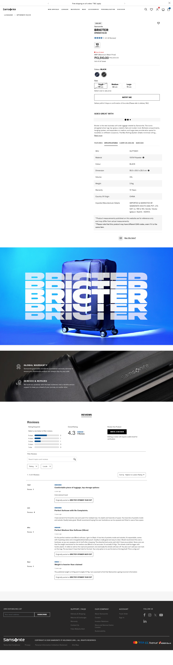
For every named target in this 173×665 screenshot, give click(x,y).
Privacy (27, 647)
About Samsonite (101, 616)
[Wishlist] (151, 11)
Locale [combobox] (45, 468)
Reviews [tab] (86, 416)
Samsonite (98, 29)
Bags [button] (84, 11)
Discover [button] (121, 11)
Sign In (121, 620)
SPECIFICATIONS (111, 145)
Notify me (127, 99)
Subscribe (42, 617)
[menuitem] (53, 11)
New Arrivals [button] (53, 11)
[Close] (169, 4)
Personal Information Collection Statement (51, 647)
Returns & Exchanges (78, 620)
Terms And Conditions (12, 647)
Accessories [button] (93, 11)
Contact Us (75, 627)
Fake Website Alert (78, 631)
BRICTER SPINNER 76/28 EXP (81, 502)
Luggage (8, 17)
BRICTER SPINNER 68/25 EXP (81, 556)
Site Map (75, 647)
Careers (98, 620)
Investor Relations (101, 623)
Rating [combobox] (31, 468)
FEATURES (98, 145)
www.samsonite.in (68, 3)
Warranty (74, 623)
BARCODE (140, 145)
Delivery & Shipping (78, 616)
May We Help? (130, 240)
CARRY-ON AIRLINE (126, 145)
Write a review (117, 434)
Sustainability (100, 633)
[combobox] (133, 477)
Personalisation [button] (108, 11)
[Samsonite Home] (9, 12)
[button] (48, 4)
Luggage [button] (64, 11)
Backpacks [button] (75, 11)
